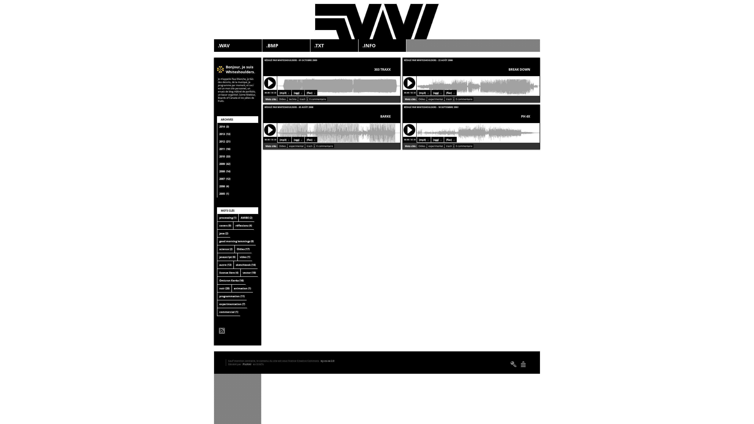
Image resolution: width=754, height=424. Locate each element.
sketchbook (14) (246, 265)
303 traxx (382, 69)
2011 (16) (224, 149)
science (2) (225, 249)
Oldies (282, 99)
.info (369, 45)
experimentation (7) (232, 304)
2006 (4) (224, 186)
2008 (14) (224, 171)
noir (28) (224, 288)
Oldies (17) (243, 249)
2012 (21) (224, 141)
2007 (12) (224, 179)
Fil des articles (222, 331)
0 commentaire (317, 99)
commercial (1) (228, 312)
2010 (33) (224, 156)
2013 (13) (224, 134)
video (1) (245, 257)
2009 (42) (224, 164)
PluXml (247, 364)
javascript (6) (227, 257)
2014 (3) (224, 126)
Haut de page (523, 364)
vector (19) (249, 272)
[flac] (309, 93)
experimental (435, 99)
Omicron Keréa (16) (231, 280)
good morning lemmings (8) (236, 241)
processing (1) (227, 217)
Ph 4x (525, 116)
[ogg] (296, 93)
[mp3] (283, 93)
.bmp (272, 45)
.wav (224, 45)
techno (292, 99)
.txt (319, 45)
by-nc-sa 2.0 (327, 361)
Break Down (519, 69)
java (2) (223, 233)
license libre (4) (228, 272)
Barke (385, 116)
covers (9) (225, 225)
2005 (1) (224, 194)
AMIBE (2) (246, 217)
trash (302, 99)
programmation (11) (232, 296)
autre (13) (225, 265)
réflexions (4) (243, 225)
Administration (513, 364)
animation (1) (242, 288)
